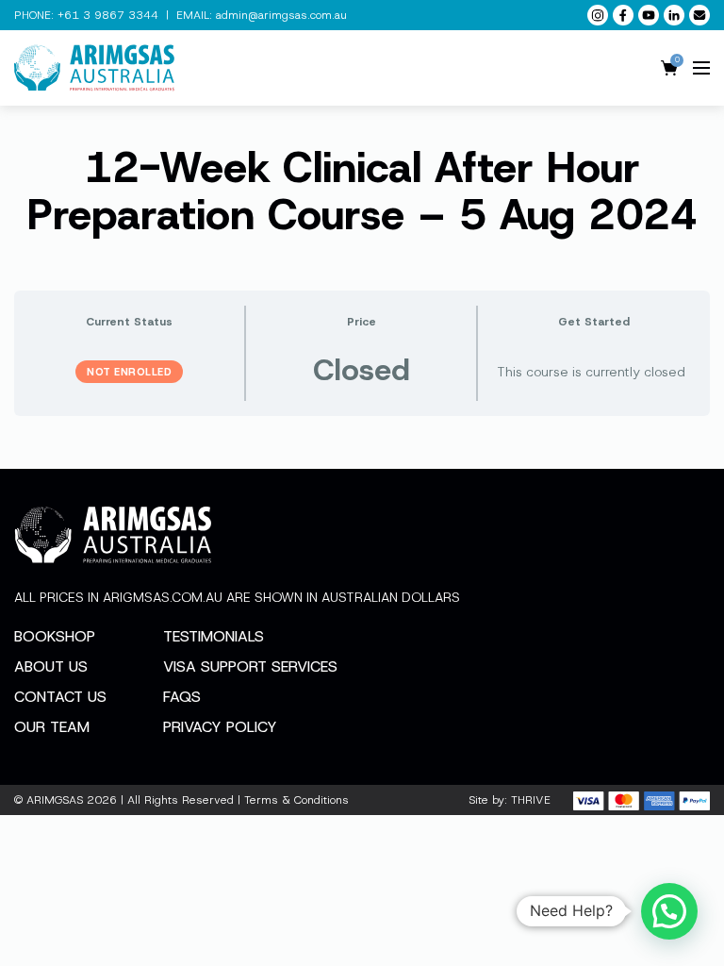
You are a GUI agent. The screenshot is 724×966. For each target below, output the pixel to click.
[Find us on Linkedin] (674, 15)
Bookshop (54, 636)
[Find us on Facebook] (623, 15)
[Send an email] (699, 15)
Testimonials (213, 636)
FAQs (182, 697)
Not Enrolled (129, 371)
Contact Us (60, 697)
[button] (669, 911)
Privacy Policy (220, 727)
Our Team (52, 727)
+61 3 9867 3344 (108, 15)
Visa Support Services (250, 666)
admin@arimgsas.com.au (281, 15)
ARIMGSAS (54, 800)
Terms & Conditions (296, 800)
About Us (51, 666)
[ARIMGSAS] (94, 68)
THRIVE (531, 800)
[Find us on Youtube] (648, 15)
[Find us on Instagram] (597, 15)
